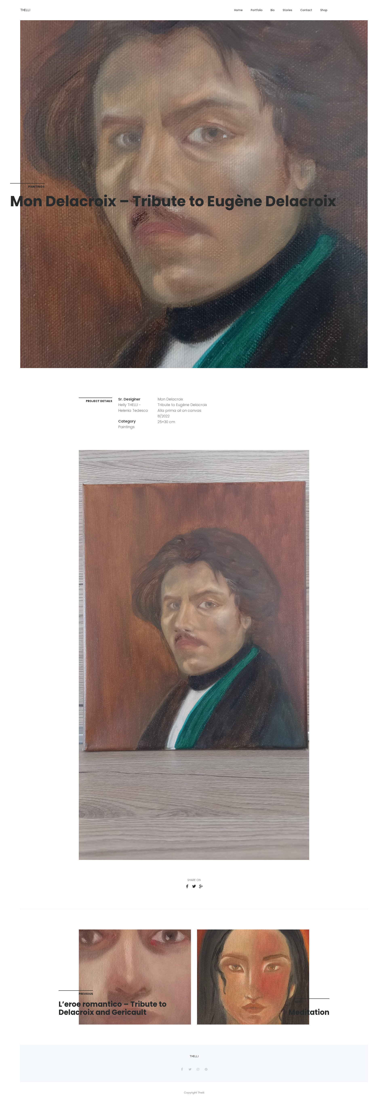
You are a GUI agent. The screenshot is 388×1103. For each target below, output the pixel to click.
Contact (306, 10)
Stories (287, 10)
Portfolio (257, 10)
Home (238, 10)
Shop (323, 10)
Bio (273, 10)
